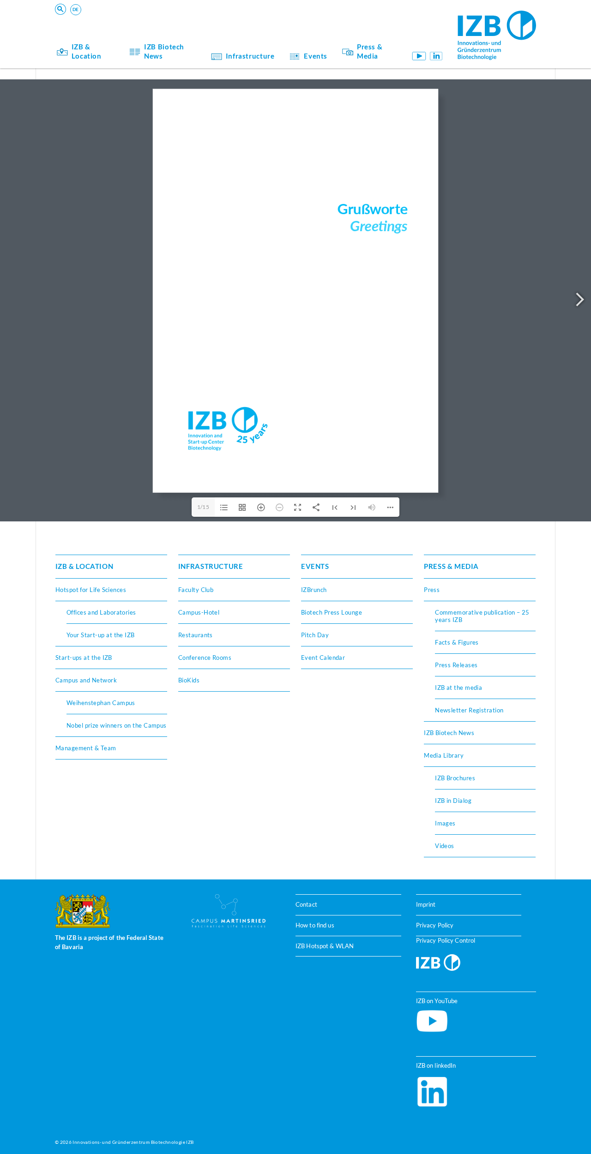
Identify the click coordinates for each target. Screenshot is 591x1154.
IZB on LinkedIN (436, 56)
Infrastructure (250, 56)
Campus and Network (86, 680)
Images (445, 823)
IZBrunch (314, 589)
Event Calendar (323, 657)
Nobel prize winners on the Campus (116, 725)
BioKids (188, 680)
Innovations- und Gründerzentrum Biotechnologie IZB (132, 1142)
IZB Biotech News (164, 51)
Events (315, 56)
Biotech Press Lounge (331, 612)
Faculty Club (195, 589)
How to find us (315, 925)
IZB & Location (87, 51)
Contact (306, 904)
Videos (444, 845)
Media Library (444, 755)
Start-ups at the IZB (83, 657)
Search (199, 21)
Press (432, 589)
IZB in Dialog (453, 800)
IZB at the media (458, 687)
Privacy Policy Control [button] (446, 940)
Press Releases (456, 665)
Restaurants (195, 635)
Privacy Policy (435, 925)
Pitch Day (315, 635)
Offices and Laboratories (101, 612)
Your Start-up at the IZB (100, 635)
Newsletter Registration (469, 710)
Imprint (426, 904)
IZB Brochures (455, 778)
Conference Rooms (204, 657)
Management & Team (85, 748)
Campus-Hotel (198, 612)
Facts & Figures (457, 642)
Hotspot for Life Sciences (90, 589)
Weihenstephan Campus (100, 702)
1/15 (203, 506)
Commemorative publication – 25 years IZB (482, 616)
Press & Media (369, 51)
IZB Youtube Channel (418, 56)
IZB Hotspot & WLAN (325, 946)
